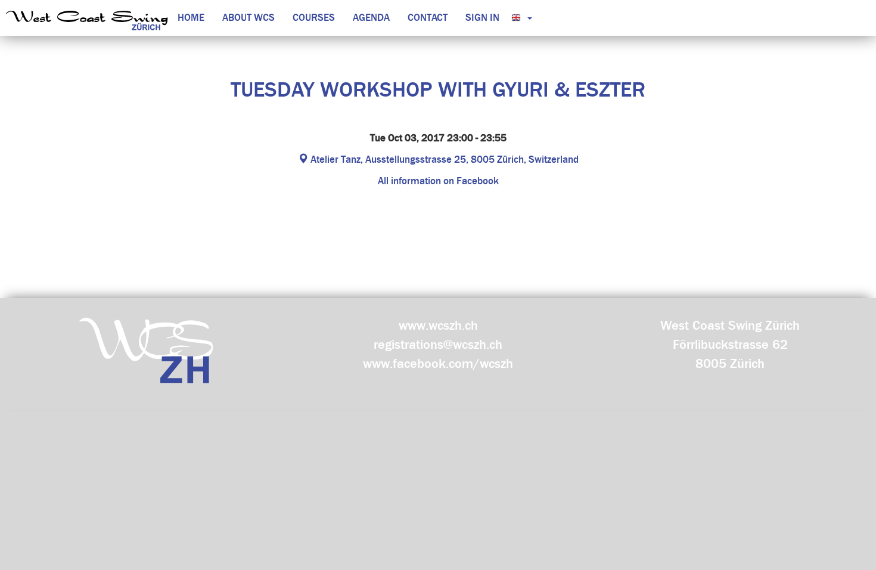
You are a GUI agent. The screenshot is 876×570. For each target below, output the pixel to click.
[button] (518, 18)
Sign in (482, 17)
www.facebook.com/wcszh (438, 363)
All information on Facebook (438, 181)
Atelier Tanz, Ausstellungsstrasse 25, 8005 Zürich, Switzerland (443, 159)
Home (191, 17)
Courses (314, 17)
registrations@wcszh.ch (438, 344)
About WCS (248, 17)
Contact (428, 17)
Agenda (371, 17)
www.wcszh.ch (438, 325)
